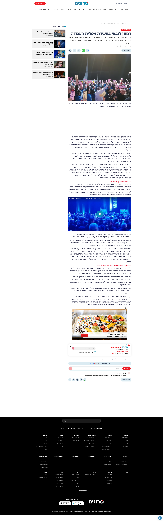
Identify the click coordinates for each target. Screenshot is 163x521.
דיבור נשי (125, 443)
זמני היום (94, 511)
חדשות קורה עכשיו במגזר (89, 440)
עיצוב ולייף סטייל (75, 480)
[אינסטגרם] (77, 379)
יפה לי (77, 483)
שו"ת (62, 446)
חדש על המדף (75, 474)
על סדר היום (60, 440)
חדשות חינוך (44, 467)
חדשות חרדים (42, 9)
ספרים (45, 440)
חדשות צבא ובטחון (107, 446)
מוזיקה (45, 443)
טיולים (62, 9)
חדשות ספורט (123, 459)
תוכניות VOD (81, 428)
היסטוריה (109, 474)
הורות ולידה (125, 437)
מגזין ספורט (124, 462)
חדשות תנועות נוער (91, 437)
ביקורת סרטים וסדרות (41, 446)
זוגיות (126, 440)
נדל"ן (110, 462)
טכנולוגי (56, 9)
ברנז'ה (110, 443)
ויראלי (89, 9)
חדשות (117, 9)
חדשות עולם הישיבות (90, 446)
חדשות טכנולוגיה (43, 477)
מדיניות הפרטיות (78, 511)
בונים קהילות (108, 459)
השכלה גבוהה (44, 462)
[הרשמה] (73, 348)
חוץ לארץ (109, 483)
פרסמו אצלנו (107, 511)
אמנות (45, 449)
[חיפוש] (35, 9)
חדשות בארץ (108, 437)
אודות (71, 511)
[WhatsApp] (83, 50)
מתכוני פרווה (60, 480)
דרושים (90, 428)
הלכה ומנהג (60, 437)
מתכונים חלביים (59, 477)
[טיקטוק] (81, 379)
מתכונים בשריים (59, 474)
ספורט (69, 9)
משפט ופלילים (108, 440)
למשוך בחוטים (75, 437)
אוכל (83, 9)
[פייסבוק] (69, 379)
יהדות (49, 9)
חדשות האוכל (59, 483)
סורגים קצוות (76, 440)
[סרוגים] (96, 502)
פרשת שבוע (60, 443)
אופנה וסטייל (124, 446)
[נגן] (99, 214)
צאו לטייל (109, 480)
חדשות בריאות (44, 459)
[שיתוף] (70, 50)
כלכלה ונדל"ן (76, 9)
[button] (125, 308)
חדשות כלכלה (107, 465)
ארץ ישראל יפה (108, 477)
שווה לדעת (76, 477)
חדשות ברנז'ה (92, 443)
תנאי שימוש (87, 511)
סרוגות (111, 9)
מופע (46, 452)
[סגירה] (70, 346)
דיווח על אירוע (40, 3)
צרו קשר (100, 511)
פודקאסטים (71, 428)
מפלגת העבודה (121, 103)
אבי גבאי (75, 103)
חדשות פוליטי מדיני (107, 449)
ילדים (77, 486)
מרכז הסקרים (98, 428)
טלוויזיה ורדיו (97, 9)
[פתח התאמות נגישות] (160, 518)
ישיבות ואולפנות (44, 465)
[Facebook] (74, 50)
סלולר (45, 474)
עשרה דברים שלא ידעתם (89, 474)
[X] (79, 50)
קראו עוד (84, 335)
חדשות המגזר (124, 9)
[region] (99, 214)
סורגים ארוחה (59, 486)
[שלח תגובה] (70, 368)
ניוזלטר (63, 428)
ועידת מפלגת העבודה (117, 153)
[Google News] (84, 379)
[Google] (87, 50)
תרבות (104, 9)
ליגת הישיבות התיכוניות (121, 465)
